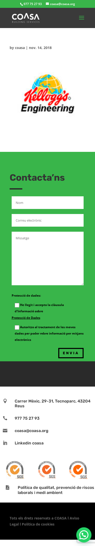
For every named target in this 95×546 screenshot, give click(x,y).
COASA (61, 518)
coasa (20, 47)
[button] (83, 534)
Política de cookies (38, 524)
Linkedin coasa (29, 443)
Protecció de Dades (26, 318)
